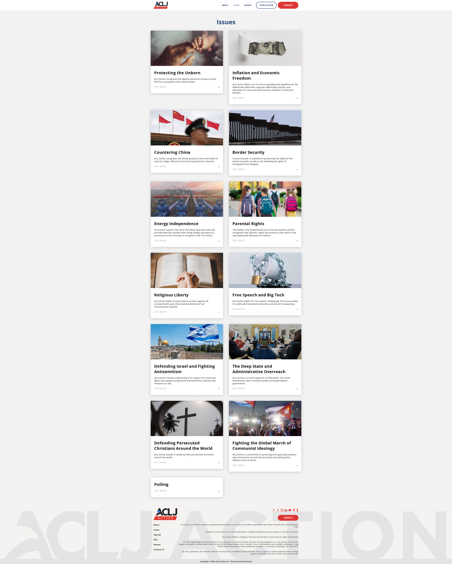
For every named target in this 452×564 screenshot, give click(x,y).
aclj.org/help (264, 551)
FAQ (155, 539)
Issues (156, 530)
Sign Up (157, 534)
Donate (157, 544)
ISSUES (236, 5)
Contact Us (159, 549)
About (156, 525)
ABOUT (225, 5)
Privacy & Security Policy (241, 561)
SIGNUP (247, 5)
